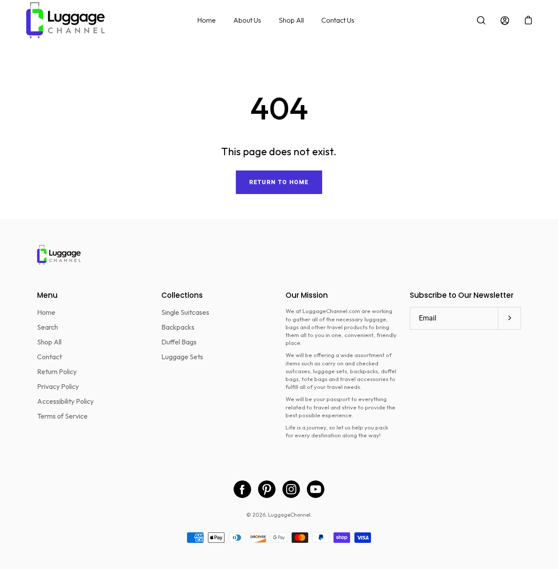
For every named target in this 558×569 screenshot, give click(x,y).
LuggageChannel (289, 514)
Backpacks (177, 327)
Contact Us (337, 20)
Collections (182, 295)
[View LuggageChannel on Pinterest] (267, 489)
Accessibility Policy (65, 401)
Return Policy (57, 371)
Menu (47, 295)
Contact (49, 356)
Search (47, 327)
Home (206, 20)
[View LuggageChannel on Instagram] (291, 489)
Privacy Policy (58, 386)
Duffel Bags (179, 341)
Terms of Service (62, 416)
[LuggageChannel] (65, 20)
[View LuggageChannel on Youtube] (315, 489)
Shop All (291, 20)
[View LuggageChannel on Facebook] (242, 489)
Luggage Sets (182, 356)
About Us (247, 20)
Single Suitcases (185, 312)
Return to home (278, 182)
